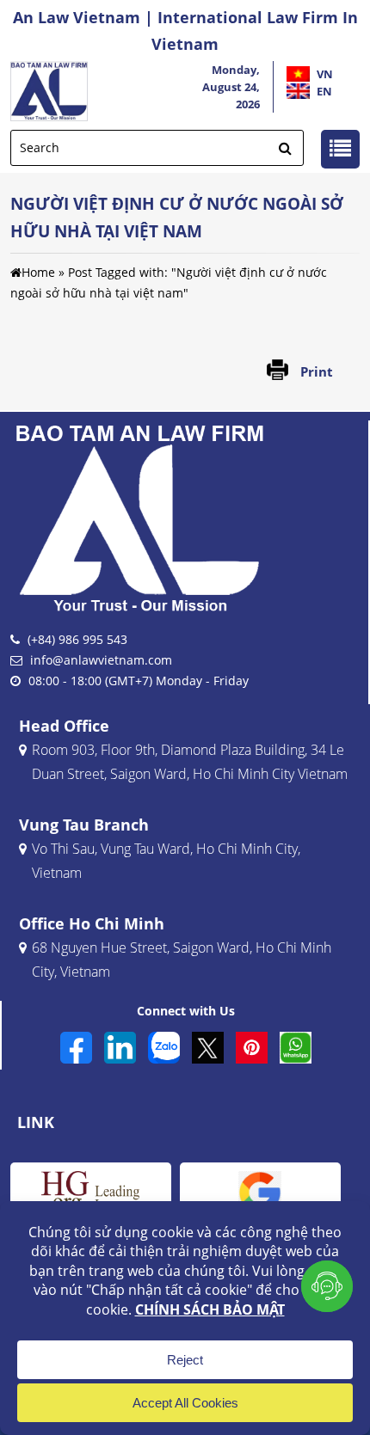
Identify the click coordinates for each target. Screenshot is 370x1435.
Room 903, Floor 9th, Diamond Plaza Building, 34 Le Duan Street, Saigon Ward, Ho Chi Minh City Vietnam (190, 761)
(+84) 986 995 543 (77, 639)
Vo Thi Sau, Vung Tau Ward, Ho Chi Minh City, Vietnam (166, 860)
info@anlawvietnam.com (101, 660)
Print (316, 371)
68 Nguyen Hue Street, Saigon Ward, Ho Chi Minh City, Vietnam (181, 959)
